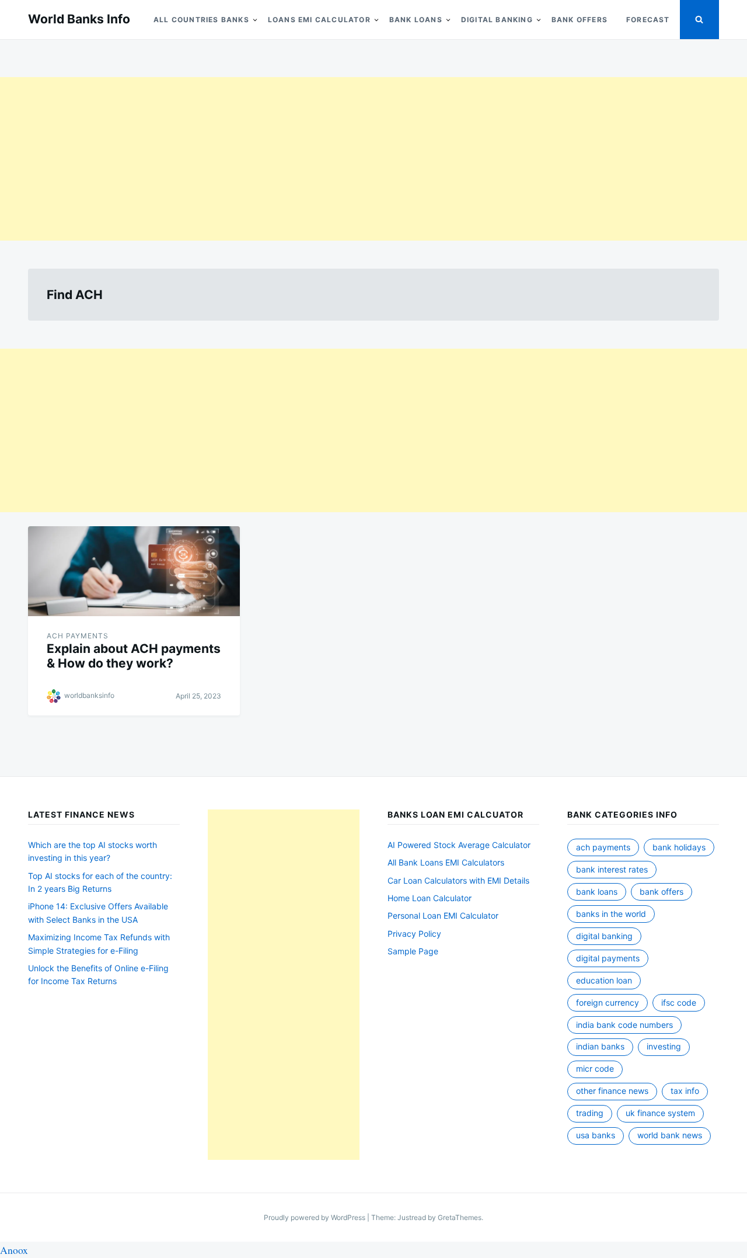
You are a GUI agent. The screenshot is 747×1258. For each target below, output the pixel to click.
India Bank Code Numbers (624, 1025)
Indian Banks (600, 1046)
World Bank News (669, 1135)
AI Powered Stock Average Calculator (459, 845)
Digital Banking (497, 19)
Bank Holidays (679, 847)
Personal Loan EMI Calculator (443, 915)
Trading (589, 1113)
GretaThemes (459, 1217)
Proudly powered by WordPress (315, 1217)
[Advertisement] (350, 159)
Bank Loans (415, 19)
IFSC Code (678, 1002)
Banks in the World (611, 914)
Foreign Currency (607, 1002)
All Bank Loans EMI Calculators (446, 862)
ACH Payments (78, 635)
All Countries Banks (201, 19)
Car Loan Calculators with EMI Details (458, 880)
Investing (664, 1046)
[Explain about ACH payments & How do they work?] (134, 571)
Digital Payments (608, 958)
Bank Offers (579, 19)
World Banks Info (79, 19)
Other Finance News (612, 1091)
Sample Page (413, 951)
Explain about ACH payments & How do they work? (134, 655)
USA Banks (595, 1135)
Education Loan (604, 980)
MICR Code (595, 1068)
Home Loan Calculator (430, 898)
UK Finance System (660, 1113)
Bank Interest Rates (612, 869)
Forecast (648, 19)
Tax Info (685, 1091)
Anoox (14, 1250)
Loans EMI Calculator (319, 19)
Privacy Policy (414, 934)
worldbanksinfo (89, 695)
